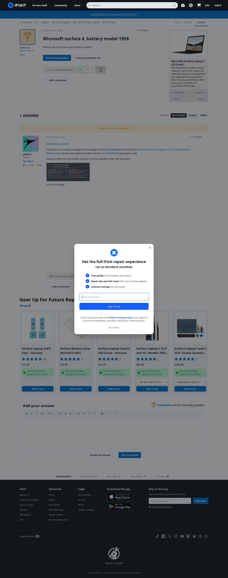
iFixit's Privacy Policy (121, 317)
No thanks (114, 327)
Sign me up (114, 306)
